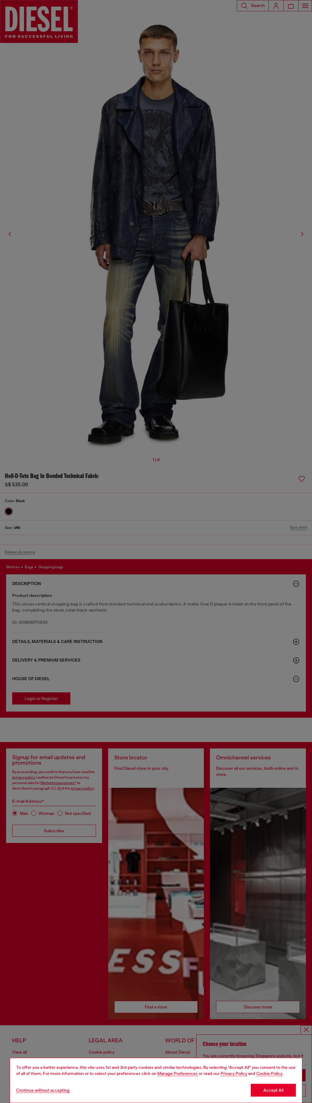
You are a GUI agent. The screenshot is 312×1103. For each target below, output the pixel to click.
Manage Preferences (177, 1073)
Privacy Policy (234, 1073)
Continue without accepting (43, 1090)
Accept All (273, 1090)
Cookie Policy (269, 1073)
